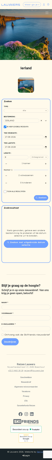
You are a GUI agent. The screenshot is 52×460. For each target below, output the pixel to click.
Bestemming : (10, 117)
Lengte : (7, 153)
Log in (27, 456)
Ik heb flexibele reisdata (17, 127)
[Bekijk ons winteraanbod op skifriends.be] (26, 421)
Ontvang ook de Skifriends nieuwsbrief (27, 334)
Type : (6, 106)
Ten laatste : (10, 143)
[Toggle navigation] (46, 12)
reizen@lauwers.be (34, 370)
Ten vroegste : (11, 133)
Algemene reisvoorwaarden (26, 387)
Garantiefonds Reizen (26, 406)
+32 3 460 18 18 (15, 370)
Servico (41, 452)
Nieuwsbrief (26, 382)
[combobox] (32, 4)
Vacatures (26, 391)
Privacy (26, 396)
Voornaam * (7, 313)
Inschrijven (10, 342)
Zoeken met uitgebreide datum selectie (27, 243)
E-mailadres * (9, 324)
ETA (26, 401)
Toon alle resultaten (16, 191)
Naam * (5, 302)
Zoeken (42, 198)
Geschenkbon (26, 377)
